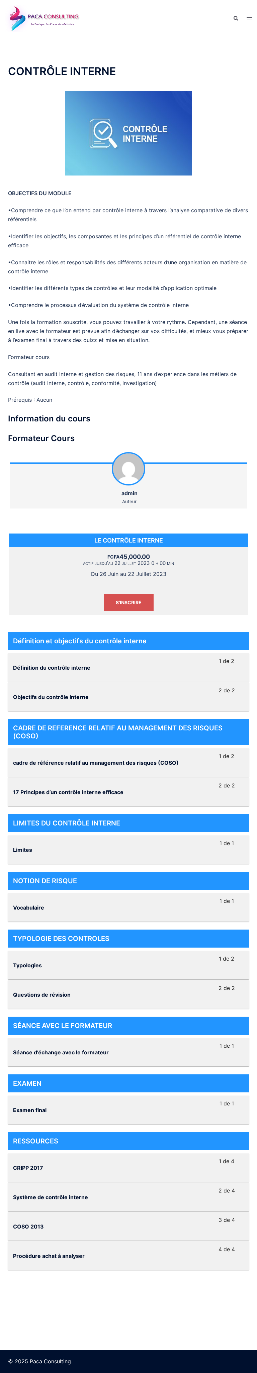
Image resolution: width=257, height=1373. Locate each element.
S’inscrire (129, 602)
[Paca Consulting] (43, 18)
